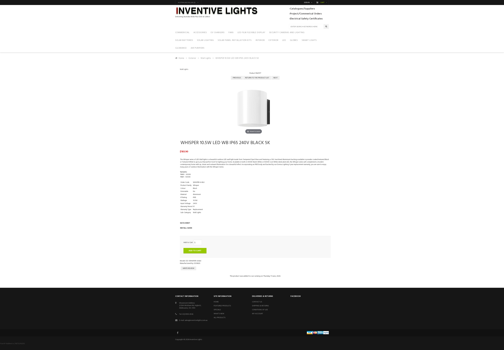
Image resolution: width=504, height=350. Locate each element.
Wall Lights (206, 58)
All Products (219, 317)
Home (181, 58)
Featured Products (222, 305)
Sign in (307, 2)
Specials (217, 309)
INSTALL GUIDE (186, 228)
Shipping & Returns (260, 305)
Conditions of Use (260, 309)
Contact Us (257, 301)
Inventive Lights (196, 339)
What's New (219, 313)
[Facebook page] (177, 332)
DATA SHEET (185, 223)
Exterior (192, 58)
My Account (257, 313)
